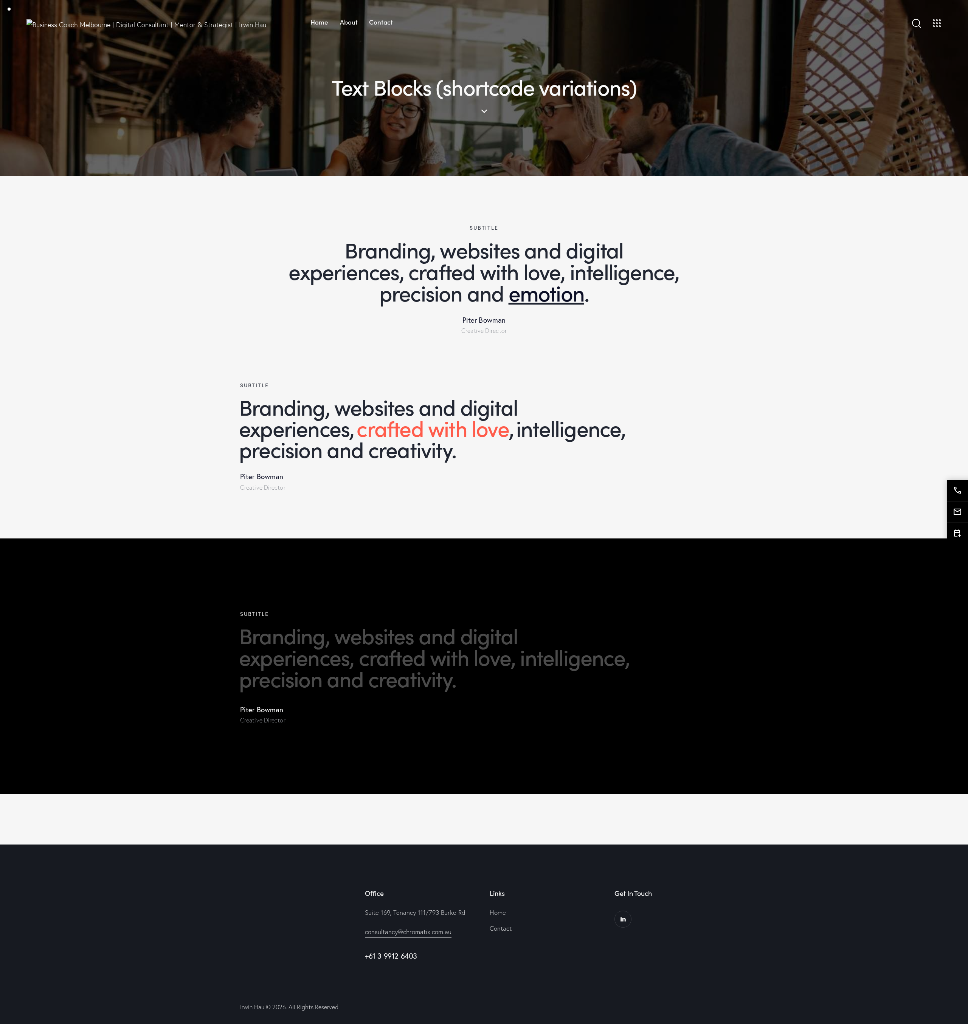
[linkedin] (622, 919)
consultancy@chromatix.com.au (408, 932)
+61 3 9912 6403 (391, 956)
